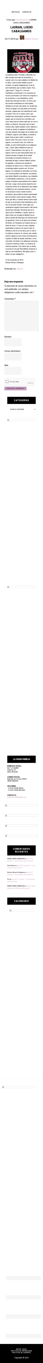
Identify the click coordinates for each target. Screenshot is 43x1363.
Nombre (7, 336)
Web (6, 365)
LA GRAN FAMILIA (21, 4)
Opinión (20, 268)
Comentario (10, 299)
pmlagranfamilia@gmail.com (16, 797)
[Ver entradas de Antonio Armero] (22, 37)
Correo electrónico (12, 351)
